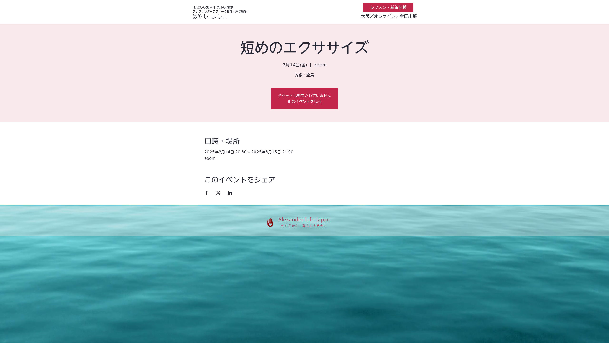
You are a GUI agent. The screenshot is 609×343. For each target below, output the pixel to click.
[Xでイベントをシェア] (218, 193)
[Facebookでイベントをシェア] (206, 193)
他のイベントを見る (305, 101)
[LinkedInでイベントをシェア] (230, 193)
